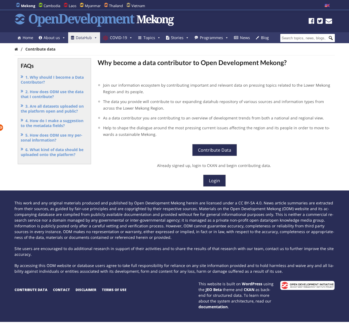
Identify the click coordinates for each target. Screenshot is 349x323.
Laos (72, 5)
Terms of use (114, 289)
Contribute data (30, 289)
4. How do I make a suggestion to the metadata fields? (52, 123)
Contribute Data (214, 150)
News (245, 37)
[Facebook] (311, 21)
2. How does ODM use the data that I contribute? (52, 94)
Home (28, 37)
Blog (265, 37)
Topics (149, 37)
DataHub (84, 37)
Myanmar (93, 5)
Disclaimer (86, 289)
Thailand (116, 5)
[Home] (16, 49)
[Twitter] (320, 21)
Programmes (211, 37)
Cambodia (52, 5)
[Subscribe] (329, 21)
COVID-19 (118, 37)
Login (214, 181)
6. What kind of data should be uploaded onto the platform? (52, 152)
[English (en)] (327, 5)
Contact (61, 289)
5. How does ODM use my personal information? (51, 138)
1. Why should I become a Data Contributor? (52, 80)
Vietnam (138, 5)
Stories (177, 37)
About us (52, 37)
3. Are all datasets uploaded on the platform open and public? (52, 109)
